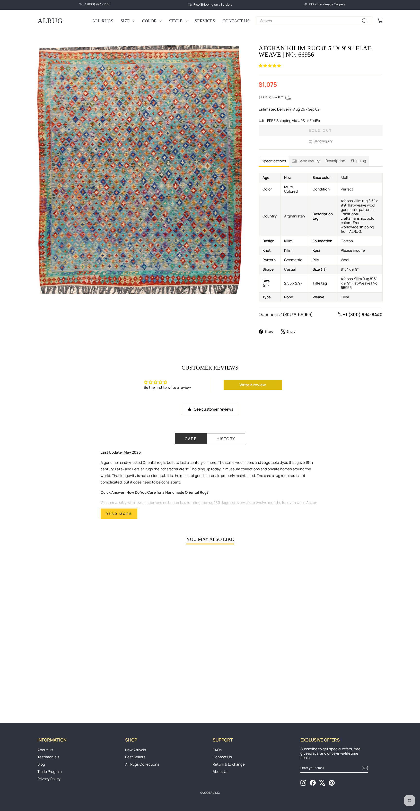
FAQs (217, 749)
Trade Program (49, 771)
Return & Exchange (229, 764)
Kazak (119, 469)
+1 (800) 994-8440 (362, 314)
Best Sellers (135, 756)
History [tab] (226, 438)
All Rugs (102, 20)
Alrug (50, 21)
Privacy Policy (49, 778)
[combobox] (314, 21)
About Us (45, 749)
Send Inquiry (323, 141)
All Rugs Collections (142, 764)
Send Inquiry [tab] (309, 161)
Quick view (78, 672)
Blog (41, 764)
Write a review (252, 385)
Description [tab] (335, 160)
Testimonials (48, 756)
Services (205, 20)
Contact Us (236, 20)
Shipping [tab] (358, 160)
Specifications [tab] (274, 161)
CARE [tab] (191, 438)
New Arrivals (135, 749)
